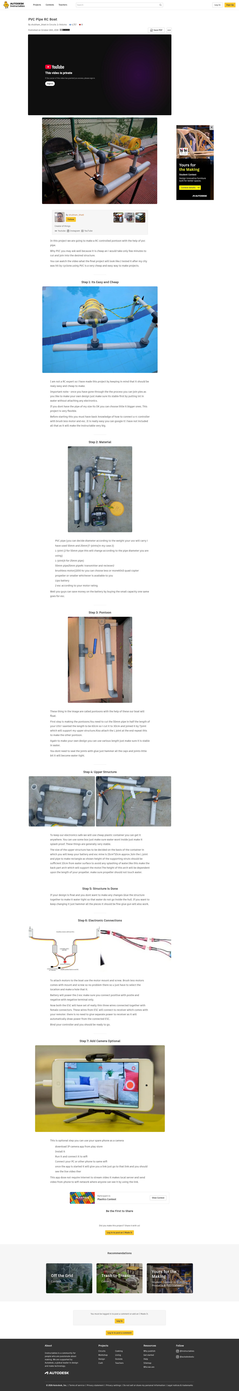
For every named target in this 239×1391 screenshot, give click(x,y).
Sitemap (147, 1363)
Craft (100, 1363)
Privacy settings (113, 1385)
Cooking (119, 1351)
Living (118, 1355)
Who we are (149, 1367)
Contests (50, 4)
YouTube (88, 230)
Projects (37, 4)
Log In (217, 4)
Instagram (75, 230)
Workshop (103, 1355)
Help (146, 1359)
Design (101, 1359)
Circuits (52, 24)
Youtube (62, 230)
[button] (169, 30)
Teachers (63, 4)
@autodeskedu (187, 1356)
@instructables (187, 1351)
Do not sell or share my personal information (144, 1385)
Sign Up (230, 4)
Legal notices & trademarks (180, 1385)
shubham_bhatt (38, 24)
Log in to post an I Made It (119, 1232)
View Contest (158, 1197)
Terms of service (77, 1385)
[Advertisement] (195, 162)
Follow (71, 219)
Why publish (149, 1351)
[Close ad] (211, 127)
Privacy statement (95, 1385)
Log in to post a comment (120, 1332)
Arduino (63, 24)
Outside (118, 1359)
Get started (149, 1355)
